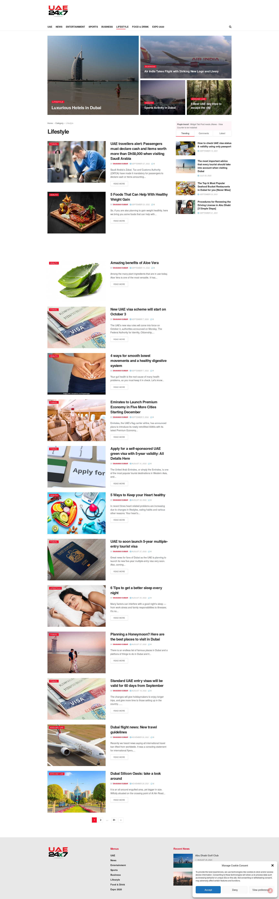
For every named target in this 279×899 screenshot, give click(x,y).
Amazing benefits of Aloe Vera (134, 262)
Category (59, 123)
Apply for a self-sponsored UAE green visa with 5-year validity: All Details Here (137, 453)
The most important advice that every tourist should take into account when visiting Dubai (214, 166)
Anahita (58, 114)
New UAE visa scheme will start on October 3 (138, 312)
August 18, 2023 (73, 113)
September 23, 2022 (140, 204)
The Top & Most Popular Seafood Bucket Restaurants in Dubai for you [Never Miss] (214, 186)
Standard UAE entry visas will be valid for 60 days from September (137, 683)
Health (149, 103)
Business (107, 26)
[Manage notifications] (270, 890)
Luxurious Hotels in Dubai (76, 108)
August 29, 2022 (138, 500)
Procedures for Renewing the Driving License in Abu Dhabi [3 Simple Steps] (214, 205)
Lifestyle (122, 26)
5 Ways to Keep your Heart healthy (137, 494)
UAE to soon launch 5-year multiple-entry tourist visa (139, 544)
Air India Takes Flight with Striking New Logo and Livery (181, 71)
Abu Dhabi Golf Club (207, 855)
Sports (93, 26)
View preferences (261, 889)
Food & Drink (140, 26)
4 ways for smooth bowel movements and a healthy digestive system (138, 360)
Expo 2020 (158, 26)
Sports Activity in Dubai (160, 108)
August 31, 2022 (138, 463)
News (59, 26)
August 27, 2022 (138, 551)
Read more (119, 183)
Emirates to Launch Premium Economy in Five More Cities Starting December (133, 406)
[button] (272, 865)
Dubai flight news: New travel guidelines (133, 729)
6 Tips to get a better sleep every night (136, 590)
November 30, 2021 (140, 737)
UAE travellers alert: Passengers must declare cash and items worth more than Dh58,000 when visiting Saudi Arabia (138, 151)
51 (114, 819)
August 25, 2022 (138, 597)
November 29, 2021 (140, 783)
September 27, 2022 (140, 163)
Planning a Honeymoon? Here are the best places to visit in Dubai (137, 636)
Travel (54, 144)
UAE (49, 26)
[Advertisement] (132, 11)
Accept (208, 889)
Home (50, 123)
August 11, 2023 (153, 77)
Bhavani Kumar (120, 163)
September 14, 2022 (140, 267)
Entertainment (75, 26)
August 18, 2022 (138, 690)
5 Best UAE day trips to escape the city (206, 106)
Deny (235, 889)
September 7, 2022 (140, 319)
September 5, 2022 (140, 417)
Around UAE (198, 99)
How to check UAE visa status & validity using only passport (214, 144)
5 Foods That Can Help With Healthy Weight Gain (139, 197)
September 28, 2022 (201, 114)
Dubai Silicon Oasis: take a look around (135, 776)
